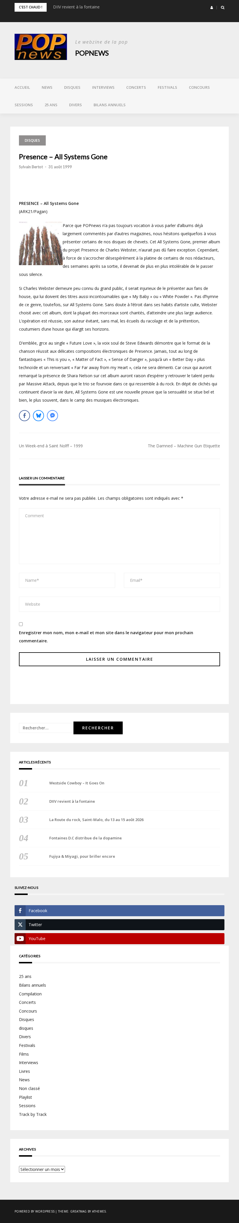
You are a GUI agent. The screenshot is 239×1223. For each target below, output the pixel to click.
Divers (75, 104)
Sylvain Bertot (31, 166)
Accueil (22, 87)
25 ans (51, 104)
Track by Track (33, 1114)
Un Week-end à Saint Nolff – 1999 (51, 446)
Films (24, 1054)
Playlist (25, 1097)
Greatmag (78, 1211)
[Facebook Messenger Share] (52, 415)
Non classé (29, 1088)
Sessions (24, 104)
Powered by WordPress (35, 1211)
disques (26, 1028)
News (47, 87)
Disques (72, 87)
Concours (199, 87)
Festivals (167, 87)
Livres (24, 1071)
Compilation (30, 994)
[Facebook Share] (24, 415)
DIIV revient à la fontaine (76, 7)
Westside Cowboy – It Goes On (76, 783)
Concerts (136, 87)
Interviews (103, 87)
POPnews (92, 53)
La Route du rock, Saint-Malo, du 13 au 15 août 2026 (96, 819)
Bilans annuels (110, 104)
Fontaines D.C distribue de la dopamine (85, 838)
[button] (212, 7)
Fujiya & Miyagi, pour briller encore (82, 856)
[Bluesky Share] (38, 415)
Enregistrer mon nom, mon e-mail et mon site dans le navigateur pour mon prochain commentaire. (106, 637)
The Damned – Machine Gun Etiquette (184, 446)
